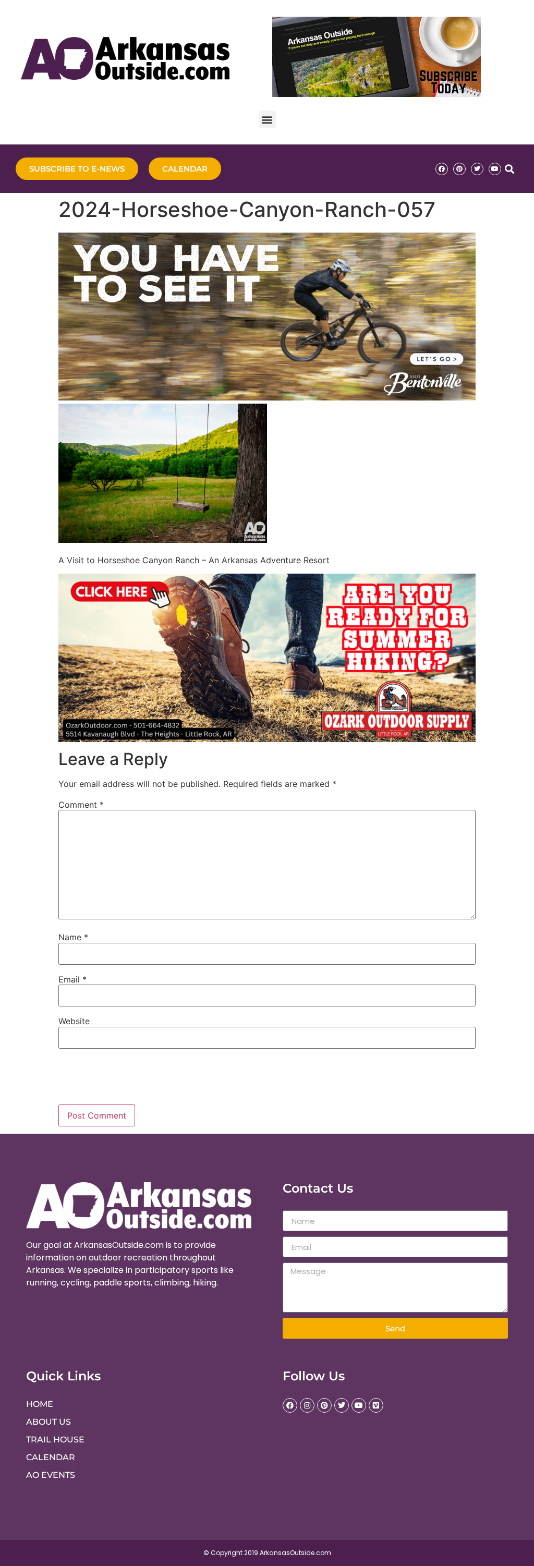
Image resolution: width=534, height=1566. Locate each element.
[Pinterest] (459, 169)
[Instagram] (307, 1405)
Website (74, 1021)
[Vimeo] (376, 1405)
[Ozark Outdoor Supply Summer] (267, 739)
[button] (267, 119)
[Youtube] (495, 169)
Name (73, 937)
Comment (81, 804)
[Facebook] (441, 169)
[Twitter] (477, 169)
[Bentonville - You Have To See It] (267, 397)
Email (72, 979)
